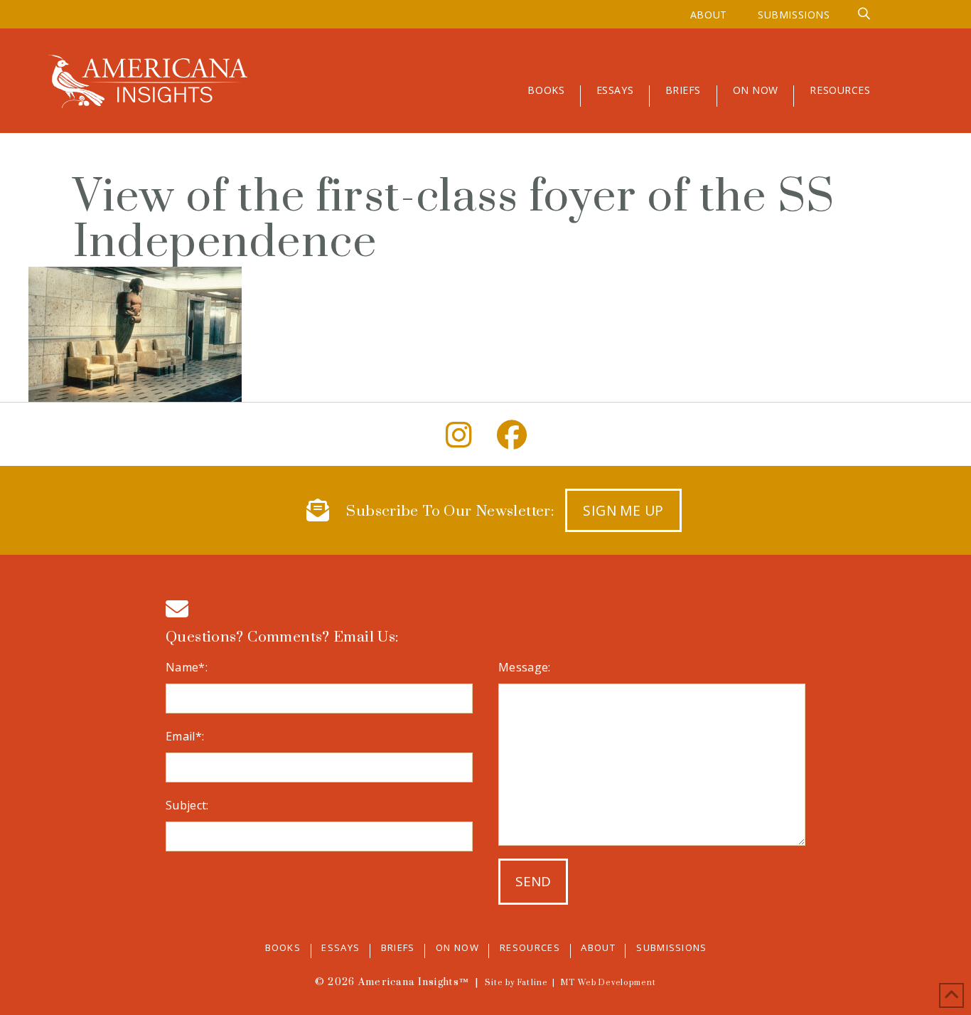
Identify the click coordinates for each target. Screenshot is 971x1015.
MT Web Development (608, 983)
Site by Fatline (516, 983)
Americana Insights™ (413, 982)
